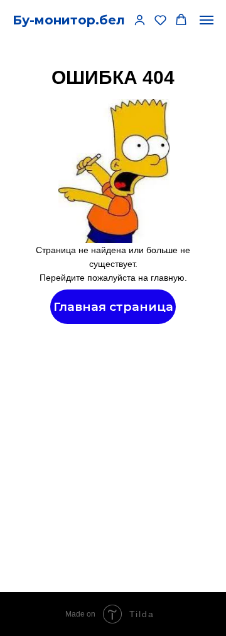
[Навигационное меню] (206, 20)
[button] (140, 20)
